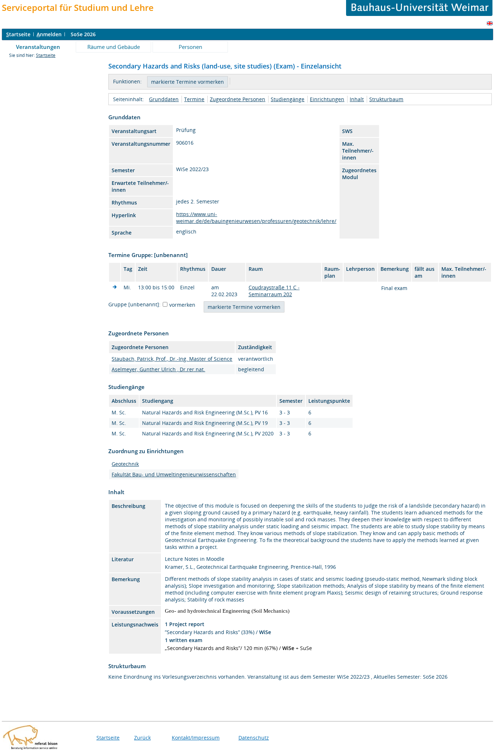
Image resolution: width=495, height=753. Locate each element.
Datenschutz (253, 737)
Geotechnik (125, 463)
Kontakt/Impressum (196, 737)
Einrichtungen (327, 99)
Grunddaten (164, 99)
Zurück (142, 737)
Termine (194, 99)
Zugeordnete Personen (237, 99)
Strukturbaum (386, 99)
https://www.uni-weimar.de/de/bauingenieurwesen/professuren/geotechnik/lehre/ (256, 217)
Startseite (45, 55)
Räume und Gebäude (113, 46)
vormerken (182, 304)
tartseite (18, 34)
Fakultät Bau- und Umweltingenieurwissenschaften (174, 474)
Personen (190, 46)
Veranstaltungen (38, 46)
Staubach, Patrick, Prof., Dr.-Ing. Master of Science (172, 358)
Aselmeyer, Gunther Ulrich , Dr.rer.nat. (158, 369)
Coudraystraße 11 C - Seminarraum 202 (274, 291)
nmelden (49, 34)
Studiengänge (287, 99)
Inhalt (357, 99)
